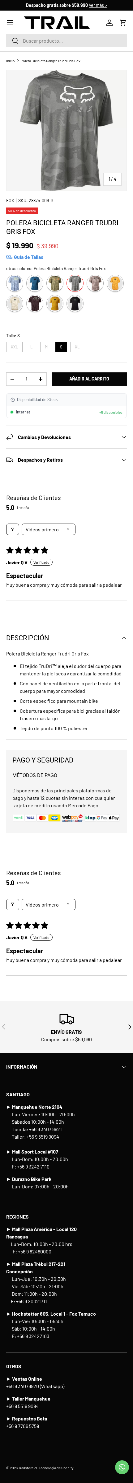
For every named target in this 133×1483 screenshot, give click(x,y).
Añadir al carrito (89, 378)
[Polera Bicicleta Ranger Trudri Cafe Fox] (54, 283)
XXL (14, 345)
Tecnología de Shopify (56, 1468)
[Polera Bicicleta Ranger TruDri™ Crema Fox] (14, 303)
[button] (123, 23)
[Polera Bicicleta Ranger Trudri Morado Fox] (95, 283)
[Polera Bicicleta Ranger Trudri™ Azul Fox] (34, 283)
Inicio (10, 60)
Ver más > (98, 5)
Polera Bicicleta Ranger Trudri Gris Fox (50, 60)
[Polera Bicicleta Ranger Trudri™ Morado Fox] (34, 303)
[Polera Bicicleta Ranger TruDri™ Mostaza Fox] (54, 303)
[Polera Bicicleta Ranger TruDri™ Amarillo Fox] (115, 283)
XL (77, 345)
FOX (10, 200)
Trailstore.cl (27, 1468)
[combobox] (66, 40)
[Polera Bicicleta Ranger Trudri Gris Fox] (75, 283)
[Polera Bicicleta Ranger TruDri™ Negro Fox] (75, 303)
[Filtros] (12, 529)
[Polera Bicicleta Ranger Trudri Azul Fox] (14, 283)
